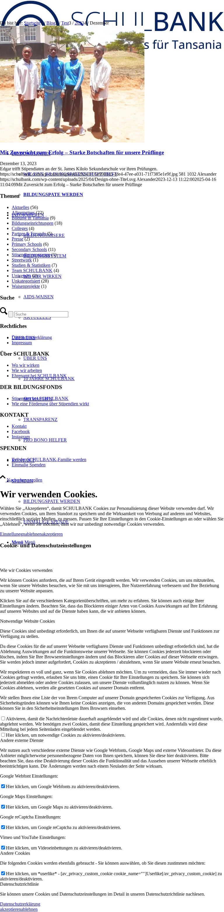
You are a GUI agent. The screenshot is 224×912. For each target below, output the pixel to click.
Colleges (20, 228)
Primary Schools (27, 244)
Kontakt (19, 426)
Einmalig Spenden (29, 464)
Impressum (22, 342)
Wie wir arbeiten (27, 370)
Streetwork (22, 259)
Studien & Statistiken (31, 265)
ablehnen (33, 534)
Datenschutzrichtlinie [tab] (19, 884)
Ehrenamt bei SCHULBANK (39, 375)
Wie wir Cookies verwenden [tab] (26, 570)
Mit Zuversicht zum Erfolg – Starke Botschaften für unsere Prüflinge (82, 152)
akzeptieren (52, 534)
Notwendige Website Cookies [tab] (27, 621)
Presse (17, 238)
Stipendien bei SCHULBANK (40, 398)
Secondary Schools (29, 249)
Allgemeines (23, 212)
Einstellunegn (12, 534)
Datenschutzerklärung (32, 337)
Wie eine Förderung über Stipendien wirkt (50, 403)
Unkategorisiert (26, 280)
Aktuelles (20, 207)
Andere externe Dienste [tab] (21, 740)
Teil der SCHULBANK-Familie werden (49, 459)
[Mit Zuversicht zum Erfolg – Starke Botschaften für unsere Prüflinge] (72, 141)
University (21, 275)
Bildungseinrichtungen (32, 223)
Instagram (21, 436)
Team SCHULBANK (32, 270)
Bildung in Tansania (30, 217)
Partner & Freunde (29, 233)
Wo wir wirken (25, 365)
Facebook (21, 431)
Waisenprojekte (26, 286)
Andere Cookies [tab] (15, 853)
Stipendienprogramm (31, 254)
